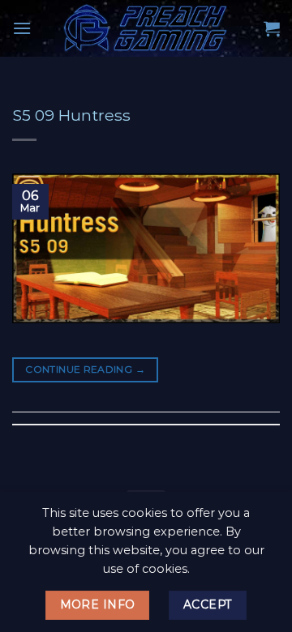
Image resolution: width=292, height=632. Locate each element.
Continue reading (85, 369)
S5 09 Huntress (71, 115)
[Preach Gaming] (146, 28)
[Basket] (272, 28)
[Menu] (22, 28)
